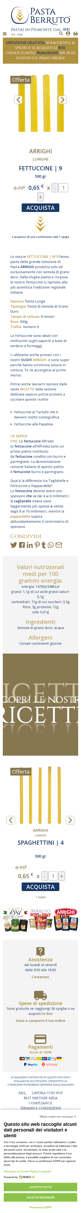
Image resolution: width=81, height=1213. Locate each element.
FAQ (21, 1093)
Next (62, 99)
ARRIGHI (27, 266)
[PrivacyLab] (26, 1177)
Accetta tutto (41, 1187)
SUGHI (26, 360)
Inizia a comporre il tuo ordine (40, 1020)
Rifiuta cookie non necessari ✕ (58, 1116)
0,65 (36, 187)
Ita (13, 34)
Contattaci (40, 977)
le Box (47, 1013)
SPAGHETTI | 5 (40, 842)
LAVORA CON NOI (47, 1093)
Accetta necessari (41, 1197)
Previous (18, 99)
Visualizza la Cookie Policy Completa (27, 1171)
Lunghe (40, 159)
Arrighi (40, 151)
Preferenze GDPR (40, 1207)
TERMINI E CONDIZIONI (40, 1108)
